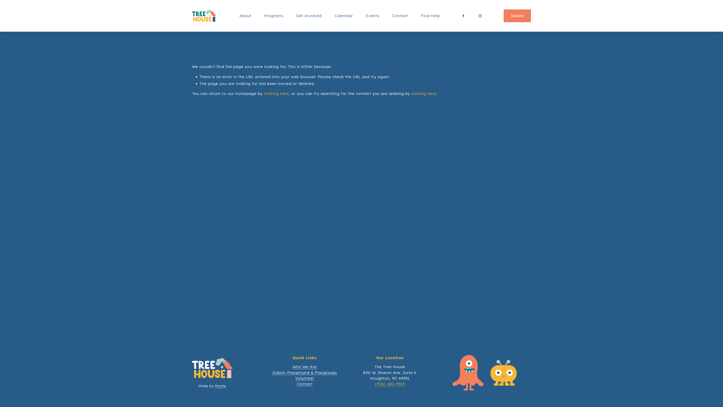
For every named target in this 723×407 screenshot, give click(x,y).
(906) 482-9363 (390, 384)
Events (372, 15)
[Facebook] (463, 16)
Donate (517, 16)
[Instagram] (480, 16)
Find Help (430, 15)
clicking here (276, 93)
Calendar (344, 15)
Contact (400, 15)
